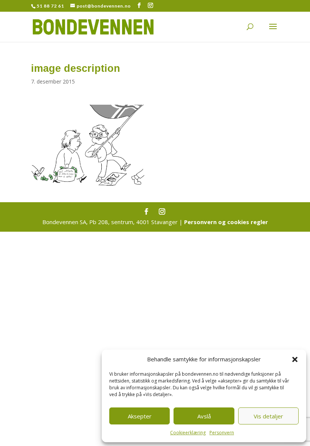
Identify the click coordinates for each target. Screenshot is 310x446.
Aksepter (140, 416)
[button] (295, 359)
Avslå (204, 416)
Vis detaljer (268, 416)
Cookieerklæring (188, 432)
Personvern (221, 432)
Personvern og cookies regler (226, 222)
